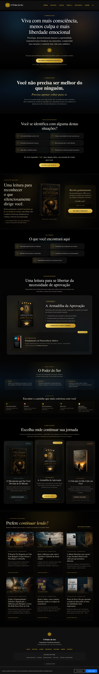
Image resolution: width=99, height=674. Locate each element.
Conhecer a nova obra (80, 497)
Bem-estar (55, 657)
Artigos (53, 5)
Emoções (39, 657)
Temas (69, 5)
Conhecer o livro (49, 496)
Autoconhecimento (31, 657)
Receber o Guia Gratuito (49, 165)
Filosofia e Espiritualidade (66, 657)
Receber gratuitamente (18, 497)
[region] (49, 670)
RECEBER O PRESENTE (80, 211)
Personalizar (79, 671)
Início (46, 5)
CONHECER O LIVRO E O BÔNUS (60, 325)
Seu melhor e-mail (80, 201)
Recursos (78, 5)
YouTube (56, 649)
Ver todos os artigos (85, 527)
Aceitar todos (91, 671)
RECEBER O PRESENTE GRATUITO (49, 60)
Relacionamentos (47, 657)
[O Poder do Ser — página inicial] (14, 5)
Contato (69, 649)
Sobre (87, 5)
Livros (61, 5)
